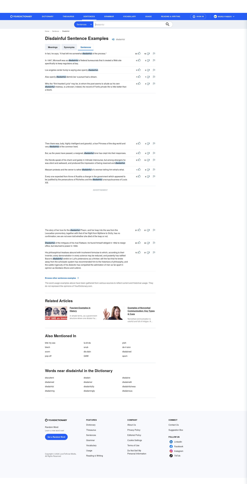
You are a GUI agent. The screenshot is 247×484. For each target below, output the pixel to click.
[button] (198, 16)
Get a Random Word (56, 437)
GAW (86, 355)
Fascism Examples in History (80, 309)
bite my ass (50, 342)
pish (124, 342)
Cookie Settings (134, 440)
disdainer (88, 382)
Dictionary (90, 424)
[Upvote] (139, 53)
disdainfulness (129, 386)
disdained (126, 351)
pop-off (48, 355)
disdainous (127, 390)
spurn (124, 355)
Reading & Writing (94, 455)
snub (86, 347)
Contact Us (174, 424)
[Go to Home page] (21, 16)
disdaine (126, 377)
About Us (131, 424)
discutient (49, 377)
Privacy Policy (133, 429)
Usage (89, 450)
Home (47, 31)
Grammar (90, 440)
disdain (87, 377)
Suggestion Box (176, 429)
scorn (47, 351)
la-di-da (87, 342)
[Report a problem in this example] (154, 53)
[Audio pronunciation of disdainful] (113, 39)
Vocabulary (91, 445)
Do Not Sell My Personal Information (136, 452)
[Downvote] (148, 53)
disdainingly (89, 390)
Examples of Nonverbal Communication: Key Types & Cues (141, 310)
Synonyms (69, 47)
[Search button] (169, 24)
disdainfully (89, 386)
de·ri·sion (126, 347)
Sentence (55, 31)
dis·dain (87, 351)
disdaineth (127, 382)
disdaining (50, 390)
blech (47, 347)
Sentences (81, 24)
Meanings (53, 47)
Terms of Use (133, 445)
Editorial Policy (134, 435)
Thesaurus (91, 429)
